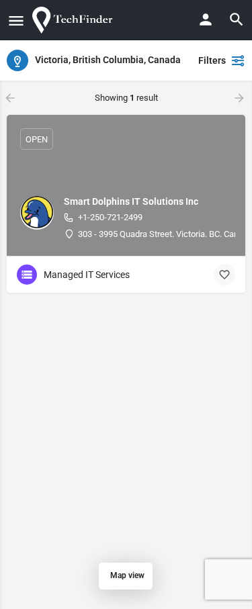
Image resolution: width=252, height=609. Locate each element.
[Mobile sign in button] (205, 19)
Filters (212, 60)
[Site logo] (75, 20)
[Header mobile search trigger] (236, 19)
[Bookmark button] (224, 274)
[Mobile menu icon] (16, 20)
